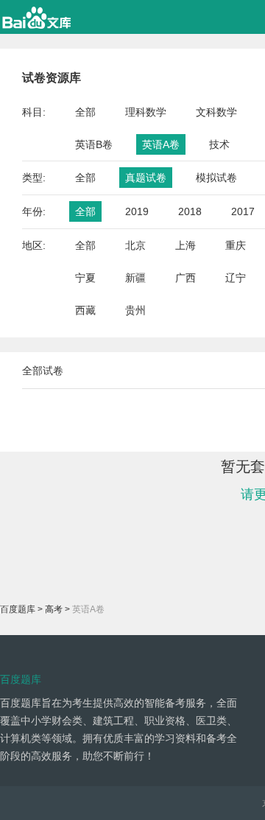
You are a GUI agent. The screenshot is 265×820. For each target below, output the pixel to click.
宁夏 (85, 278)
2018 (190, 211)
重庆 (235, 245)
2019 (137, 211)
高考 (54, 609)
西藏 (85, 310)
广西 (185, 278)
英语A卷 (161, 144)
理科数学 (145, 112)
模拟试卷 (216, 177)
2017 (243, 211)
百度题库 (17, 609)
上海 (185, 245)
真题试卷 (145, 177)
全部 (85, 112)
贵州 (135, 310)
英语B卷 (94, 144)
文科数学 (216, 112)
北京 (135, 245)
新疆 (135, 278)
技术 (219, 144)
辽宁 (235, 278)
